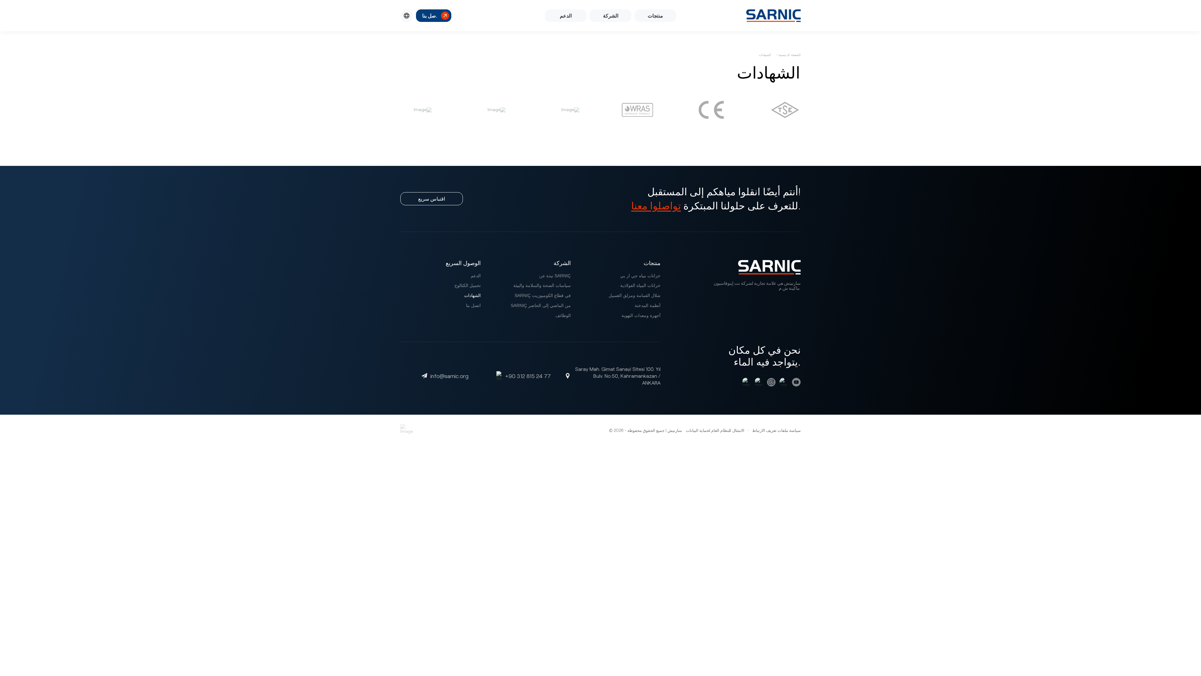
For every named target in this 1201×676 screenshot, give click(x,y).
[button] (406, 15)
